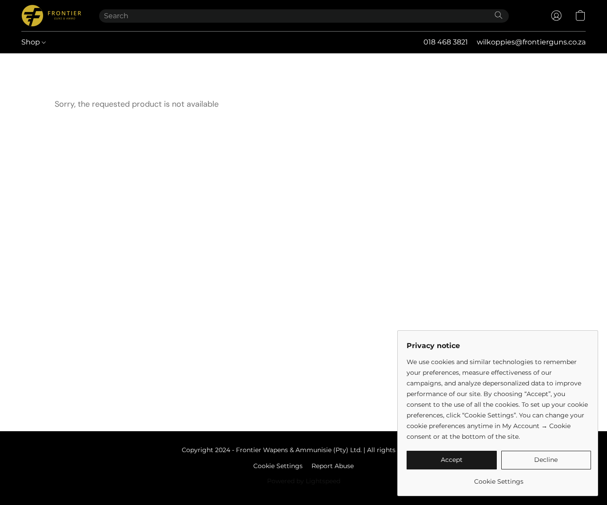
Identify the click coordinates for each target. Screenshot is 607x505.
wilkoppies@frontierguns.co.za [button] (531, 42)
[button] (51, 15)
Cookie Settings (278, 466)
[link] (499, 478)
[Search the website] (498, 15)
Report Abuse (332, 466)
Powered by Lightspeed (303, 481)
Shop (31, 42)
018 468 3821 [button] (445, 42)
